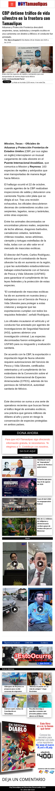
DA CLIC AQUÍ (27, 451)
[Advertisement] (27, 111)
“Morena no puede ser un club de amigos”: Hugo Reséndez (38, 689)
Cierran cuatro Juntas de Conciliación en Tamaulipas (13, 711)
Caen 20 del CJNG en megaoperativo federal (44, 501)
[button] (15, 564)
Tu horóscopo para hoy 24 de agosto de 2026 (44, 482)
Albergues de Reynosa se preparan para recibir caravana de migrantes (14, 689)
